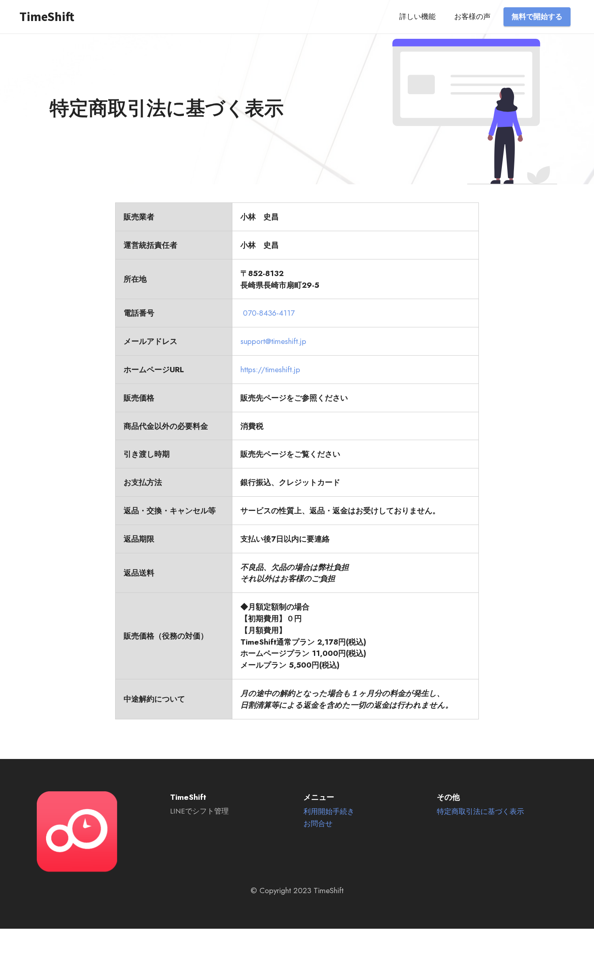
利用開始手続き (328, 811)
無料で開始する (537, 16)
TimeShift (46, 16)
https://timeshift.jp (270, 369)
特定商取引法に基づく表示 (480, 811)
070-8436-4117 (269, 312)
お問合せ (318, 823)
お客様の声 (472, 16)
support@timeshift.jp (273, 341)
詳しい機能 (417, 16)
